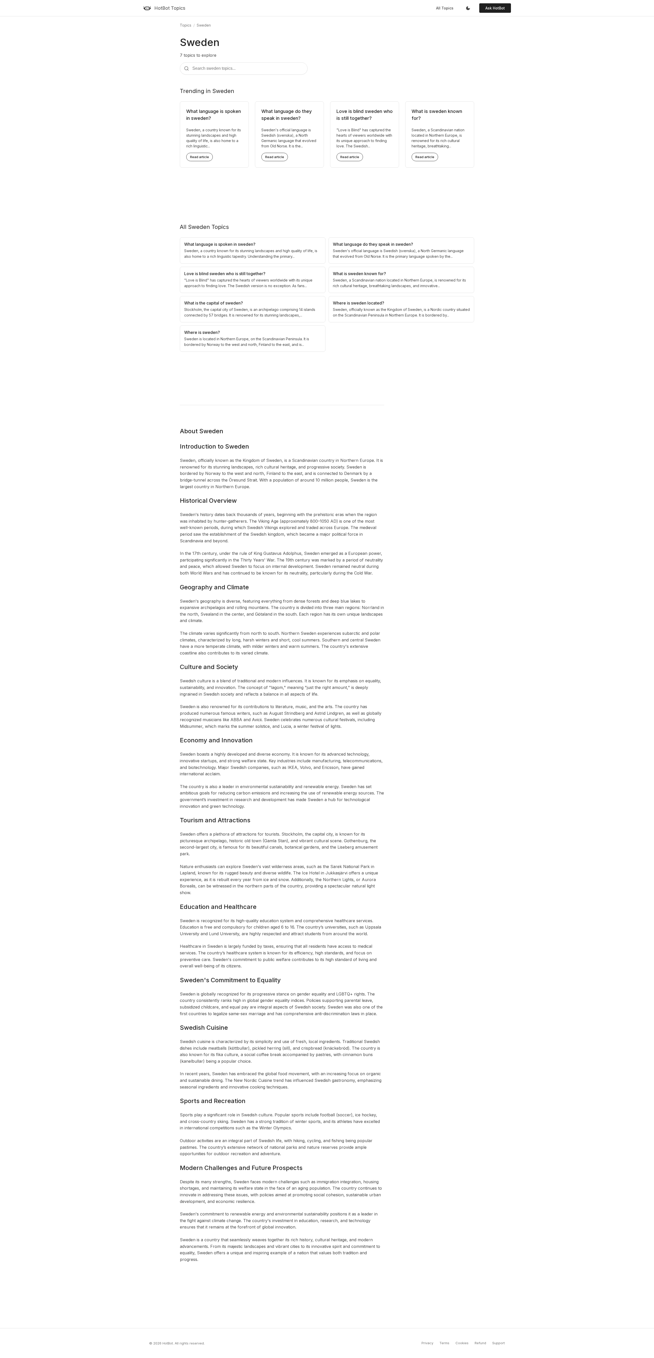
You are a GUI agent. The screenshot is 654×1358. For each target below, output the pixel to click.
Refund (480, 1343)
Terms (444, 1343)
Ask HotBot (495, 8)
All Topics (444, 8)
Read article (199, 157)
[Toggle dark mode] (468, 8)
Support (498, 1343)
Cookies (462, 1343)
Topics (185, 25)
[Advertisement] (327, 191)
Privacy (427, 1343)
